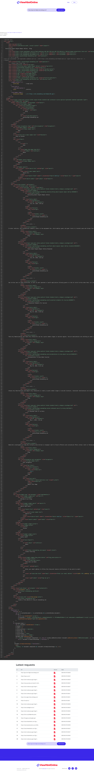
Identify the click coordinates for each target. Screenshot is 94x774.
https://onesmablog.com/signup (37, 550)
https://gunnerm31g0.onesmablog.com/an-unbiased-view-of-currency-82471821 (49, 408)
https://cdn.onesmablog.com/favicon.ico (27, 79)
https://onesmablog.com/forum (29, 591)
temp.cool (19, 768)
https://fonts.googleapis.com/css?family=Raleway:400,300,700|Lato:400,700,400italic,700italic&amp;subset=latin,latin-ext (51, 51)
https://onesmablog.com (27, 598)
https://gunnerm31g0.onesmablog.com (27, 61)
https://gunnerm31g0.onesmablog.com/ (14, 32)
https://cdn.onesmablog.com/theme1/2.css (27, 53)
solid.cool (44, 768)
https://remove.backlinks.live (39, 480)
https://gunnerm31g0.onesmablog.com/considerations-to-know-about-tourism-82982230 (52, 354)
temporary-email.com (21, 770)
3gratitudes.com (26, 768)
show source (61, 10)
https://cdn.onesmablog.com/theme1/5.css (27, 54)
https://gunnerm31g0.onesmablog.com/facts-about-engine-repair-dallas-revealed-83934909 (53, 246)
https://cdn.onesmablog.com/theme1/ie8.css (53, 58)
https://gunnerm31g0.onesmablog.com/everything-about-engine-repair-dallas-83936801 (52, 191)
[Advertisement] (47, 23)
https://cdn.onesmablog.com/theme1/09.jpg (41, 93)
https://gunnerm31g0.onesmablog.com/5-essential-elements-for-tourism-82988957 (51, 300)
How (74, 2)
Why (68, 2)
